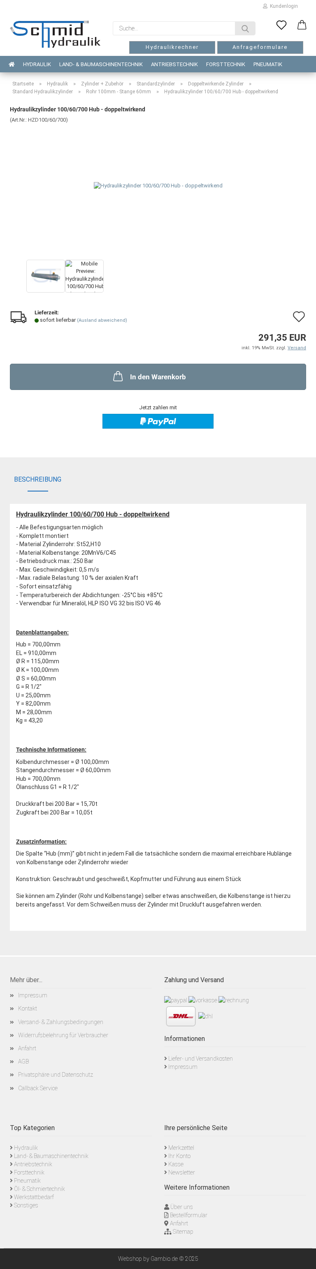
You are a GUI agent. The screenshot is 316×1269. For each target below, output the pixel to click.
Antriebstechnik (174, 64)
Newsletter (181, 1172)
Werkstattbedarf (34, 1197)
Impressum (32, 995)
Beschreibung (37, 479)
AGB (23, 1061)
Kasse (176, 1164)
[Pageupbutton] (299, 1257)
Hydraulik (37, 64)
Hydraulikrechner (172, 47)
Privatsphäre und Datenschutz (55, 1074)
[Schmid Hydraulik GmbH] (55, 34)
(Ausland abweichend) (102, 320)
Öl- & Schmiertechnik (39, 1189)
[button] (302, 25)
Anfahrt (27, 1048)
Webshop (130, 1258)
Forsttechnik (225, 64)
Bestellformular (188, 1215)
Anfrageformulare (260, 47)
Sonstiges (26, 1205)
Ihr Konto (179, 1156)
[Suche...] (245, 28)
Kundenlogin (282, 6)
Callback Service (38, 1088)
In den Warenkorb (158, 377)
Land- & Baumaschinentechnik (101, 64)
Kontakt (27, 1008)
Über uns (181, 1207)
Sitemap (183, 1231)
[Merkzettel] (281, 25)
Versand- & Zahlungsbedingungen (60, 1022)
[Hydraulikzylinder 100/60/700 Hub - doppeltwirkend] (158, 185)
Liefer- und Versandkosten (200, 1058)
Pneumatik (267, 64)
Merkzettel (181, 1147)
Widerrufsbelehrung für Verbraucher (63, 1035)
